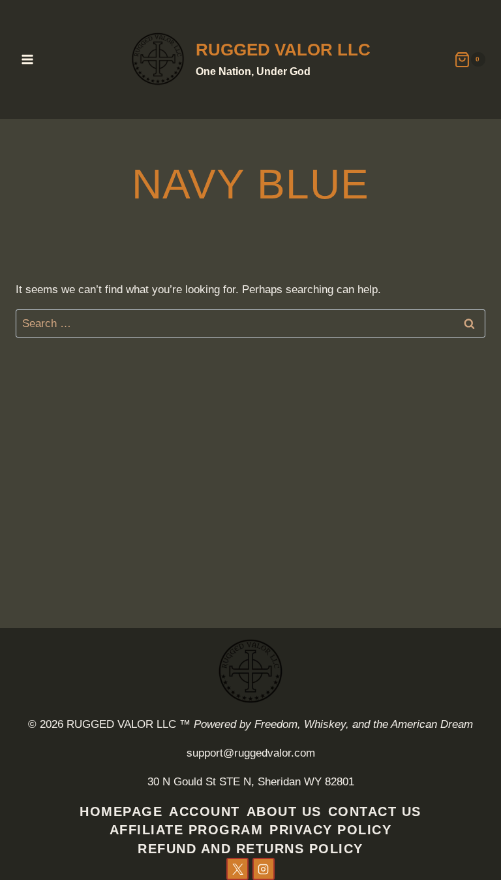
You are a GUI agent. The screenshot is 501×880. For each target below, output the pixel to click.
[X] (237, 869)
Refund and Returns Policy (250, 848)
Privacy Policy (330, 830)
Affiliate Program (187, 830)
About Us (284, 811)
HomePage (121, 811)
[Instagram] (263, 869)
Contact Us (374, 811)
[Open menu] (28, 59)
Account (204, 811)
